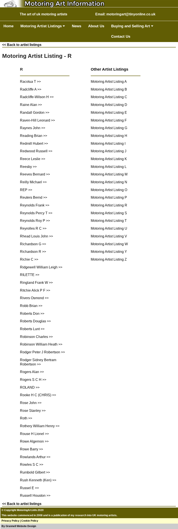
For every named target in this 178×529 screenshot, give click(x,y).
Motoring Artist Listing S (109, 213)
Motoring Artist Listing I (108, 143)
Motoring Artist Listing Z (109, 259)
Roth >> (26, 418)
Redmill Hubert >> (34, 143)
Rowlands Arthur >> (35, 457)
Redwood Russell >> (36, 151)
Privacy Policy (10, 520)
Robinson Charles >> (36, 337)
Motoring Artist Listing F (109, 120)
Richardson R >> (33, 251)
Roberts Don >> (32, 313)
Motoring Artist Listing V (109, 236)
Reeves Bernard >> (35, 174)
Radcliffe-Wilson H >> (37, 97)
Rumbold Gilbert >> (35, 472)
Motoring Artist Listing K (109, 159)
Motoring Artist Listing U (109, 228)
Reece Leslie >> (32, 159)
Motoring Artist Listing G (109, 128)
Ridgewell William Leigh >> (41, 267)
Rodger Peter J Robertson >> (42, 352)
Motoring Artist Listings (41, 26)
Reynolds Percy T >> (36, 213)
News (76, 26)
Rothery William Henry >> (39, 426)
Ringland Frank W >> (36, 282)
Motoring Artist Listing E (109, 112)
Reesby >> (28, 167)
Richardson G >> (33, 244)
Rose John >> (30, 403)
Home (8, 26)
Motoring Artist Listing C (109, 97)
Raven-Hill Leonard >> (37, 120)
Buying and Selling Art (131, 26)
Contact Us (120, 36)
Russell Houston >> (35, 495)
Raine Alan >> (31, 105)
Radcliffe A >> (30, 89)
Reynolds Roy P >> (35, 220)
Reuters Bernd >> (33, 197)
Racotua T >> (30, 81)
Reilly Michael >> (33, 182)
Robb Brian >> (31, 306)
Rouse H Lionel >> (34, 434)
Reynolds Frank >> (34, 205)
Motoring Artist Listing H (109, 136)
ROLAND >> (30, 387)
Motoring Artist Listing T (109, 220)
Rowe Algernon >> (34, 441)
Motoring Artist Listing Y (109, 251)
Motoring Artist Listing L (109, 167)
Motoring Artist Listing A (109, 81)
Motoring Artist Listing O (109, 190)
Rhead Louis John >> (36, 236)
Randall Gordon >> (34, 112)
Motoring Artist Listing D (109, 105)
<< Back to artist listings (21, 45)
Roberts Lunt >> (32, 329)
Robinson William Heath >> (41, 344)
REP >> (26, 190)
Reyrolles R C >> (33, 228)
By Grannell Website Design (19, 526)
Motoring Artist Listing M (109, 174)
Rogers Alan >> (32, 372)
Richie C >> (29, 259)
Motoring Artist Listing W (109, 244)
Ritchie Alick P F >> (35, 290)
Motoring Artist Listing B (109, 89)
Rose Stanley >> (33, 410)
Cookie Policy (29, 520)
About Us (96, 26)
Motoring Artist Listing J (108, 151)
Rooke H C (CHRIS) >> (38, 395)
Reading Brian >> (33, 136)
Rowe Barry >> (31, 449)
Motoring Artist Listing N (109, 182)
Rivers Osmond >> (34, 298)
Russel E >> (29, 488)
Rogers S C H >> (33, 379)
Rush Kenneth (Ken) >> (38, 480)
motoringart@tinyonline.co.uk (130, 14)
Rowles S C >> (31, 464)
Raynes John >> (32, 128)
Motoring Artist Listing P (109, 197)
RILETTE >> (29, 275)
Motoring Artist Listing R (109, 205)
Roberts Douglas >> (35, 321)
